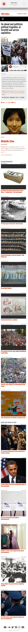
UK (18, 97)
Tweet (9, 102)
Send (14, 102)
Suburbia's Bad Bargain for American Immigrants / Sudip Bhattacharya (12, 256)
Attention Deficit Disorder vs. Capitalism (9, 320)
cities (17, 97)
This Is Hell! (5, 13)
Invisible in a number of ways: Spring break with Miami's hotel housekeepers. (12, 551)
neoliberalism (12, 97)
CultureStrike (4, 150)
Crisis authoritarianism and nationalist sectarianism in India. (13, 417)
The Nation (22, 97)
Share (4, 102)
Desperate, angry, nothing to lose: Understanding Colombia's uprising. (13, 385)
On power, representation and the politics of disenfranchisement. (10, 518)
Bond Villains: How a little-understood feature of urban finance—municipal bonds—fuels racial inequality (12, 191)
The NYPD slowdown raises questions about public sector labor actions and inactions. (12, 618)
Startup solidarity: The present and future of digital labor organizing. (12, 584)
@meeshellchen (4, 144)
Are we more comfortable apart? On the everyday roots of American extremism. (13, 452)
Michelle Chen (6, 97)
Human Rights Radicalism (6, 288)
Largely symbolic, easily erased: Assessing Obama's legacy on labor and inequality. (13, 485)
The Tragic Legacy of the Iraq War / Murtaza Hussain (12, 224)
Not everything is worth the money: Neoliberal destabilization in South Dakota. (13, 352)
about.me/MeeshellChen (6, 155)
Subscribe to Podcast (22, 13)
